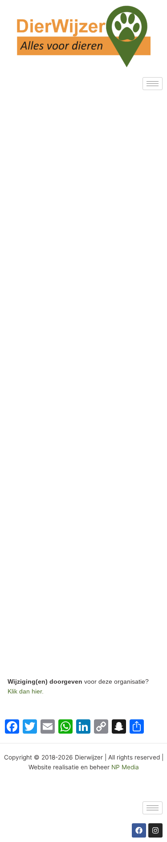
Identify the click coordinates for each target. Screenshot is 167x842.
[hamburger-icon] (153, 83)
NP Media (125, 767)
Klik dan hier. (26, 691)
